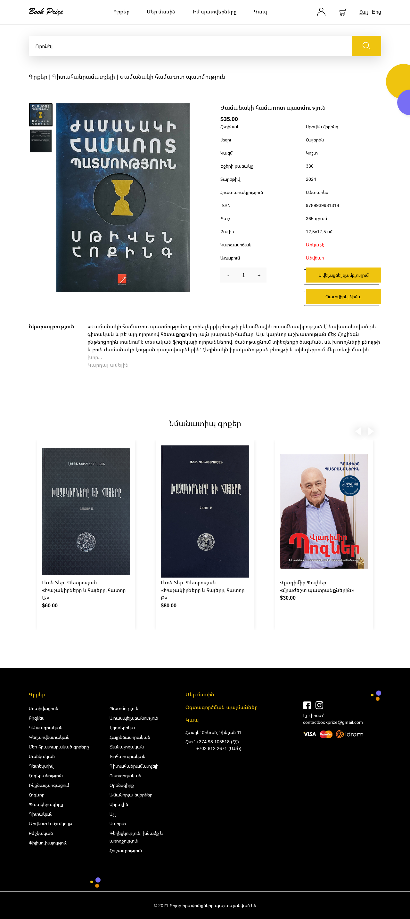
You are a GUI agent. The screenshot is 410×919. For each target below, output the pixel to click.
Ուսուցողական (125, 775)
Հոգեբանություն (46, 775)
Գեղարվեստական (49, 737)
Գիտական (41, 814)
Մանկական (42, 756)
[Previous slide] (358, 430)
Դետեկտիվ (41, 766)
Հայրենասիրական (130, 737)
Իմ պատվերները (214, 11)
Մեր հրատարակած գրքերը (59, 747)
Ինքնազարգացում (49, 785)
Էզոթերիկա (122, 727)
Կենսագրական (45, 727)
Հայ (363, 11)
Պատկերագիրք (46, 804)
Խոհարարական (127, 756)
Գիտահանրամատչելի (83, 76)
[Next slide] (371, 430)
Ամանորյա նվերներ (131, 795)
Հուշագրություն (126, 850)
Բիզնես (37, 718)
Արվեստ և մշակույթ (50, 823)
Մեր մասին (161, 11)
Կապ (260, 11)
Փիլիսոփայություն (48, 843)
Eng (376, 11)
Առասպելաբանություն (134, 718)
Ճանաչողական (127, 747)
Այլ (113, 814)
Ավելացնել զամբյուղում (344, 275)
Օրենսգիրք (122, 785)
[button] (41, 114)
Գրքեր (121, 11)
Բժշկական (41, 833)
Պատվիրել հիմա (343, 296)
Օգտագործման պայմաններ (221, 707)
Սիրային (119, 804)
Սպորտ (118, 823)
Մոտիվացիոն (43, 708)
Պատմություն (124, 708)
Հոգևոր (37, 795)
